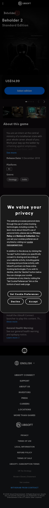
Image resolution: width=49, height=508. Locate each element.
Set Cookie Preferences (24, 294)
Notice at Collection (26, 236)
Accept (33, 301)
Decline (15, 301)
